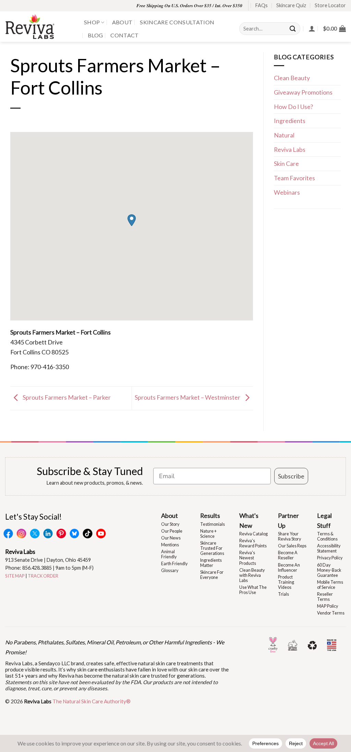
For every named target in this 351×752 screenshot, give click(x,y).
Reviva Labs (289, 149)
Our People (171, 531)
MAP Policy (327, 606)
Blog (95, 35)
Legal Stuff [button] (324, 520)
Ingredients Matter (211, 563)
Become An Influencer (289, 567)
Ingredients (289, 120)
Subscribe (291, 476)
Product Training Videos (286, 582)
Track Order (43, 576)
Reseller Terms (325, 597)
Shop (92, 22)
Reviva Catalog (253, 533)
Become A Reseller (288, 555)
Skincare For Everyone (211, 575)
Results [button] (210, 515)
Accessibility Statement (328, 548)
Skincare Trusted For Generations (212, 548)
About (122, 22)
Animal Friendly (169, 554)
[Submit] (293, 28)
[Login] (311, 28)
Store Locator (330, 5)
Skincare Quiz (291, 5)
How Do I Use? (293, 106)
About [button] (169, 515)
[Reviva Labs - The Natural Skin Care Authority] (39, 26)
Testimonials (212, 524)
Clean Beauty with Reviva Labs (252, 575)
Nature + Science (208, 534)
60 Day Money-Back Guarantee (329, 570)
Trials (283, 594)
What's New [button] (248, 520)
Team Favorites (294, 178)
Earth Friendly (174, 563)
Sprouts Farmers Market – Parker (66, 397)
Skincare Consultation (177, 22)
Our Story (170, 524)
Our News (171, 538)
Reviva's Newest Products (247, 558)
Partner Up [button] (288, 520)
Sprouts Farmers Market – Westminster (188, 397)
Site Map (15, 576)
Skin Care (286, 163)
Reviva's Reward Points (253, 543)
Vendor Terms (330, 613)
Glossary (169, 570)
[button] (334, 28)
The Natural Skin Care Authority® (91, 701)
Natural (284, 135)
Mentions (170, 544)
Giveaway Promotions (303, 92)
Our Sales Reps (292, 545)
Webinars (287, 192)
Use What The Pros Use (253, 590)
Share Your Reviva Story (289, 536)
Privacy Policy (329, 557)
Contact (124, 35)
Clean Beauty (292, 78)
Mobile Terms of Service (330, 585)
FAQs (261, 5)
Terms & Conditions (327, 536)
